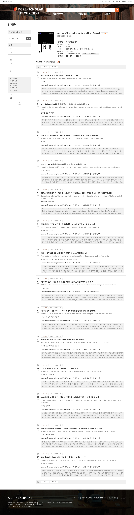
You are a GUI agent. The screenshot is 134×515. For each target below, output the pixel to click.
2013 (10, 75)
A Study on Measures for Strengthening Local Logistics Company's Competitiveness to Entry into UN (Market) (78, 460)
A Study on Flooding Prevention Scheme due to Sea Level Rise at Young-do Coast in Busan (71, 371)
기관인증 (104, 1)
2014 (10, 71)
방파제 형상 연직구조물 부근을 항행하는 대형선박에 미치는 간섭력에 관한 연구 (70, 135)
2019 (10, 52)
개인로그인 (111, 1)
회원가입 (117, 1)
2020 (10, 49)
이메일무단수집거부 (100, 498)
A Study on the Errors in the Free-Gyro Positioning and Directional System (66, 78)
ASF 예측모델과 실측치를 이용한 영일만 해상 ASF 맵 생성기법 (64, 253)
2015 (10, 67)
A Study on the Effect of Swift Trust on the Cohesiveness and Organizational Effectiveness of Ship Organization (79, 431)
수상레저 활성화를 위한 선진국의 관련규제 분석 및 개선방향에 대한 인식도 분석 (70, 397)
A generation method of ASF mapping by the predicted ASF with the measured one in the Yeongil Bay (75, 256)
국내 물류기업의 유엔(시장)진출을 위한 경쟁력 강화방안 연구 (63, 457)
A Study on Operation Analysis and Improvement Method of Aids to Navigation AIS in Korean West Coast (76, 314)
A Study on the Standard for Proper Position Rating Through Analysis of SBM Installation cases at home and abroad (80, 167)
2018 (10, 56)
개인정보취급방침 (87, 498)
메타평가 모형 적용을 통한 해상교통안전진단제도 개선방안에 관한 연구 (67, 282)
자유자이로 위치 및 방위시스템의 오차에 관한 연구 (59, 75)
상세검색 (107, 14)
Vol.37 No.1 (13, 90)
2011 (10, 98)
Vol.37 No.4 (13, 83)
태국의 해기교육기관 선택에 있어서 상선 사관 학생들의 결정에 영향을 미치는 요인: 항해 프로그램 (76, 193)
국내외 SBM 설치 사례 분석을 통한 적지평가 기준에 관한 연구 (63, 164)
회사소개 (76, 498)
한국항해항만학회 (71, 42)
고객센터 (124, 1)
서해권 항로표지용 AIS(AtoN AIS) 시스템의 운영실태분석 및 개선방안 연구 (69, 311)
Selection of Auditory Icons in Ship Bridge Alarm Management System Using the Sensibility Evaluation (75, 342)
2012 (10, 94)
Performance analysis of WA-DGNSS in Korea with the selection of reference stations (70, 227)
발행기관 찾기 (58, 14)
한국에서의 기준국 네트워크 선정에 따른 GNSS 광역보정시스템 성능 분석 (68, 224)
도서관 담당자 (123, 498)
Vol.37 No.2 (13, 88)
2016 (10, 64)
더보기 (19, 104)
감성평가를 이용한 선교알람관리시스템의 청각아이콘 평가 (62, 340)
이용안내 (130, 1)
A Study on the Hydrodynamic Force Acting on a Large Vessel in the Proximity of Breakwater (72, 138)
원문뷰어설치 (112, 498)
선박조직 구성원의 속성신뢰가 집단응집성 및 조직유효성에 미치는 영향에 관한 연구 (71, 428)
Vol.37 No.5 (13, 81)
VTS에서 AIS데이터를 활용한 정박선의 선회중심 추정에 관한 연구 (65, 104)
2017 (10, 60)
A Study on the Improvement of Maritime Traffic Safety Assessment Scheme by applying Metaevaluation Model (78, 285)
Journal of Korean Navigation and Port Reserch (56, 85)
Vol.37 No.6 (13, 78)
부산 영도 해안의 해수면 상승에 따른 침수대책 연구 (59, 368)
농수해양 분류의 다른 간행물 (89, 53)
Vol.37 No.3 (13, 86)
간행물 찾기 (82, 14)
